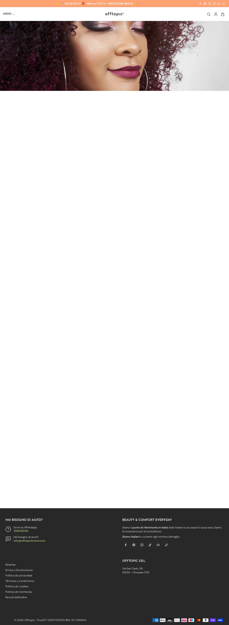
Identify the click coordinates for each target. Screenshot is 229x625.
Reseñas (10, 564)
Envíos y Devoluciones (19, 570)
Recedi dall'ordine (16, 597)
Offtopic (30, 620)
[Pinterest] (205, 3)
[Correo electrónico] (219, 3)
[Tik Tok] (214, 3)
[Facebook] (200, 3)
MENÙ (7, 14)
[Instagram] (209, 3)
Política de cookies (16, 586)
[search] (208, 14)
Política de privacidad (18, 575)
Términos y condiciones (19, 581)
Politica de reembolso (18, 591)
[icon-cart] (222, 14)
